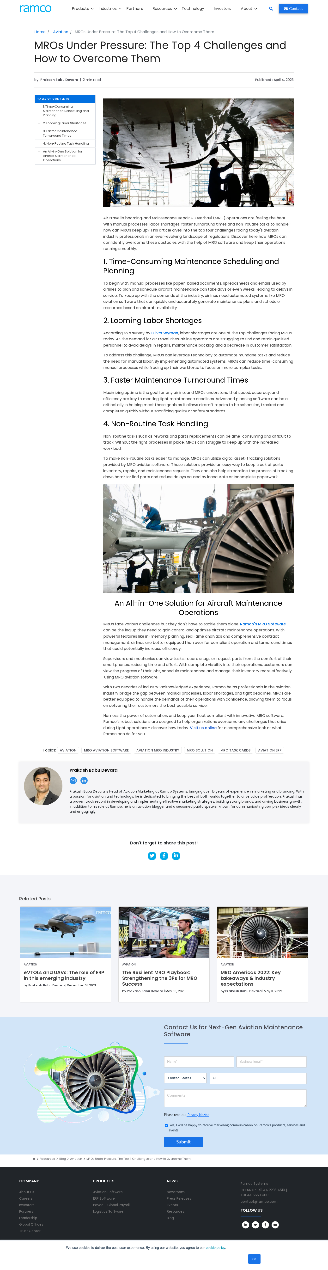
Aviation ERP (269, 750)
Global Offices (31, 1224)
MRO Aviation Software (106, 750)
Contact (296, 9)
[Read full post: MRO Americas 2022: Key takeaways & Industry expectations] (262, 932)
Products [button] (80, 8)
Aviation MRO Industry (157, 750)
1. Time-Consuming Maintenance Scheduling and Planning (66, 110)
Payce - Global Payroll (111, 1205)
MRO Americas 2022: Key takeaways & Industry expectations (251, 978)
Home (40, 32)
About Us (26, 1192)
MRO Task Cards (235, 750)
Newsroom (176, 1192)
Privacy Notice (198, 1115)
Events (172, 1205)
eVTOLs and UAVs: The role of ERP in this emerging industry (64, 975)
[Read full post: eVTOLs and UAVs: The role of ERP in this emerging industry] (65, 932)
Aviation (60, 32)
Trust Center (30, 1230)
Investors (222, 8)
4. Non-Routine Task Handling (66, 143)
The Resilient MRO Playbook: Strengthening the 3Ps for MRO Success (159, 978)
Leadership (28, 1217)
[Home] (34, 1158)
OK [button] (254, 1259)
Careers (25, 1198)
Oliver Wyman (164, 333)
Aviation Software (108, 1192)
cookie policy (215, 1247)
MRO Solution (200, 750)
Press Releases (179, 1198)
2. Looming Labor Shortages (64, 123)
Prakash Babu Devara (59, 79)
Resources (47, 1158)
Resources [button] (162, 8)
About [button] (246, 8)
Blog (62, 1158)
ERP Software (104, 1198)
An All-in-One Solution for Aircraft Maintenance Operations (62, 155)
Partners (134, 8)
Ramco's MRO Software (262, 624)
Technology (193, 8)
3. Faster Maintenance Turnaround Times (60, 133)
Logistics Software (108, 1211)
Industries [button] (107, 8)
